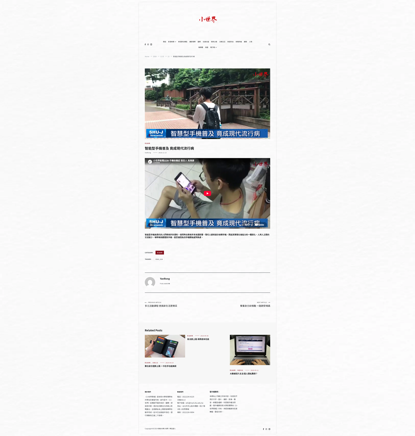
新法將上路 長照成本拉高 (198, 339)
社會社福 (206, 42)
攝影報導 (192, 42)
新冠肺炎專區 (182, 42)
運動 (245, 42)
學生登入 (172, 428)
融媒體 (200, 47)
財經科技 (230, 42)
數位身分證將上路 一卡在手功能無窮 (160, 366)
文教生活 (222, 42)
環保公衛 (214, 42)
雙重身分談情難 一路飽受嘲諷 (255, 304)
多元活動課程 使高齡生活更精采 (161, 304)
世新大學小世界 (163, 428)
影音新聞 (171, 42)
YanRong (148, 153)
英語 (206, 47)
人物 (250, 42)
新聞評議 (239, 42)
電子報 (212, 47)
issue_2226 (159, 259)
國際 (199, 42)
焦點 (164, 42)
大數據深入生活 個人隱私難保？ (244, 373)
